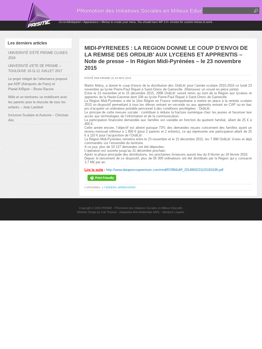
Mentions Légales (173, 212)
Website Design (86, 212)
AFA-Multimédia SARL (146, 212)
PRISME (107, 208)
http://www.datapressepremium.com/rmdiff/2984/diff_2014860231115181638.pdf (164, 170)
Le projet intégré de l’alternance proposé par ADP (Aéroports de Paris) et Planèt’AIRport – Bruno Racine (37, 84)
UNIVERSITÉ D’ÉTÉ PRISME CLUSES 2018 (38, 55)
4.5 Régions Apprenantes (119, 187)
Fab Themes (109, 212)
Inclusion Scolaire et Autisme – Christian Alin (38, 117)
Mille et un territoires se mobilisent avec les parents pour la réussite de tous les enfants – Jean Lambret (37, 102)
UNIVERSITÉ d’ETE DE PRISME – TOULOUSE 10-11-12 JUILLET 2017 (35, 68)
